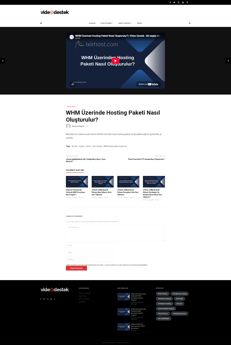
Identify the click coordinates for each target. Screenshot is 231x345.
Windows (82, 302)
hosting (81, 146)
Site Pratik (179, 299)
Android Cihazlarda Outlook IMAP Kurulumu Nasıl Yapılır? (138, 312)
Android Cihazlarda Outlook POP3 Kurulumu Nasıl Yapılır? (138, 297)
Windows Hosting (164, 299)
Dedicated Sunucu (179, 313)
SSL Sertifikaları (163, 318)
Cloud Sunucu (163, 313)
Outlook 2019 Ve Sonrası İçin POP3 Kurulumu (138, 326)
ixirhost (88, 146)
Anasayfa (92, 23)
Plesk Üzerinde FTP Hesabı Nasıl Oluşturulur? (146, 159)
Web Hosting (162, 294)
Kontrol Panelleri (106, 23)
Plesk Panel (83, 296)
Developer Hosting (164, 304)
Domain (179, 304)
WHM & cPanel (71, 106)
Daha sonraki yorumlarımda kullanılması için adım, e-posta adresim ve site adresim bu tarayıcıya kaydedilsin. (107, 265)
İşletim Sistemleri (124, 23)
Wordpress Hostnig (179, 294)
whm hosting (97, 146)
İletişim (139, 23)
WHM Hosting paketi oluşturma (115, 146)
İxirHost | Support (78, 126)
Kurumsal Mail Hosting (166, 309)
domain (74, 146)
